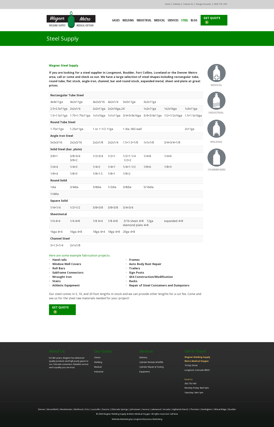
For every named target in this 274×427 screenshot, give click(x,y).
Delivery (176, 4)
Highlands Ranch (180, 409)
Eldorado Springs (119, 409)
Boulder (232, 409)
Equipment (144, 371)
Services (173, 20)
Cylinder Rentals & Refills (151, 362)
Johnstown (135, 409)
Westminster (66, 409)
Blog (194, 20)
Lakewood (156, 409)
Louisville (95, 409)
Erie (87, 409)
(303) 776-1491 (220, 4)
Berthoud (78, 409)
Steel (184, 20)
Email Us (189, 379)
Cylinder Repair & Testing (151, 366)
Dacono (105, 409)
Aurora (145, 409)
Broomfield (52, 409)
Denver (41, 409)
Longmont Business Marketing (147, 419)
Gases (116, 20)
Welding (128, 20)
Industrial (144, 20)
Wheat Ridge (220, 409)
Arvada (166, 409)
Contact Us (188, 4)
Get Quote (212, 18)
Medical (159, 20)
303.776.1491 (191, 383)
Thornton (194, 409)
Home (167, 4)
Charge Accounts (203, 4)
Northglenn (206, 409)
